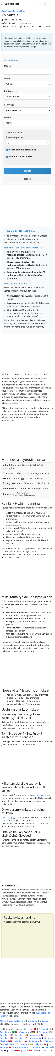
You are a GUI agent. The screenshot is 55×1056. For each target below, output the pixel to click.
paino (10, 817)
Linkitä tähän (28, 26)
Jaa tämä (45, 26)
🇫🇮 (41, 4)
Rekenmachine (20, 1047)
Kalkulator (19, 1041)
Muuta (27, 170)
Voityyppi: (9, 104)
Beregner (28, 1029)
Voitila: (7, 117)
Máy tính (39, 1044)
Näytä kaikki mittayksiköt (22, 149)
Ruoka (9, 11)
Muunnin (44, 1021)
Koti (3, 11)
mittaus (40, 795)
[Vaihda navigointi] (50, 3)
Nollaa (27, 178)
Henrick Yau (16, 19)
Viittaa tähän (10, 26)
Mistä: (7, 78)
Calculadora (6, 1032)
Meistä (3, 1021)
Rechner (4, 1047)
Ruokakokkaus (19, 11)
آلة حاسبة (37, 1047)
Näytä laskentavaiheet (20, 156)
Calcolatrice (44, 1029)
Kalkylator (25, 1044)
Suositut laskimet (17, 1021)
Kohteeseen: (10, 91)
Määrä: (7, 66)
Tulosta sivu (9, 23)
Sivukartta (32, 1021)
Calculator (43, 1032)
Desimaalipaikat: (15, 137)
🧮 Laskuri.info (10, 3)
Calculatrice (35, 1038)
